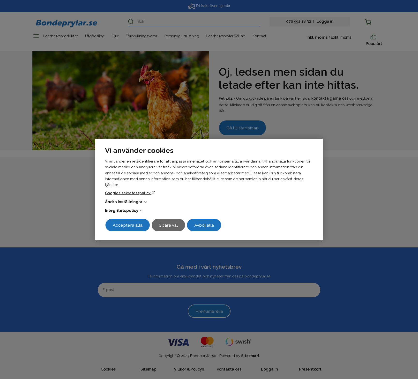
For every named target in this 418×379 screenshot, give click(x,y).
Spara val (168, 225)
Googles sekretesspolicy (128, 193)
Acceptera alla (127, 225)
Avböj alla (204, 225)
